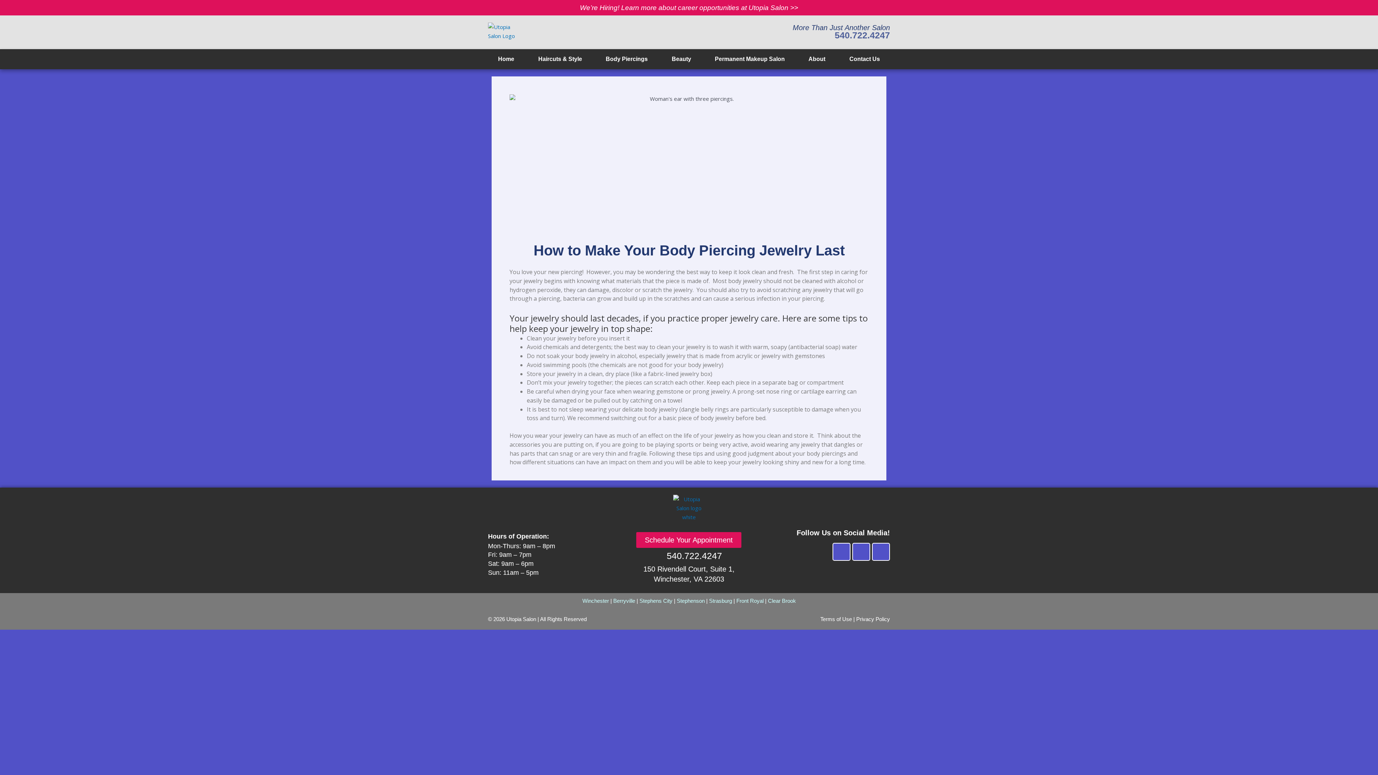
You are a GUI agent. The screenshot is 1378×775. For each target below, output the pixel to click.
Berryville (624, 601)
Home (506, 59)
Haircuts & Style (560, 59)
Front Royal (750, 601)
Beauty (681, 59)
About (816, 59)
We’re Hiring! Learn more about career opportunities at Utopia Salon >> (689, 7)
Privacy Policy (873, 619)
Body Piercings (627, 59)
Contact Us (864, 59)
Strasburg (720, 601)
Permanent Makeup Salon (750, 59)
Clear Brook (782, 601)
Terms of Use (836, 619)
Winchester (595, 601)
